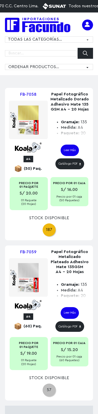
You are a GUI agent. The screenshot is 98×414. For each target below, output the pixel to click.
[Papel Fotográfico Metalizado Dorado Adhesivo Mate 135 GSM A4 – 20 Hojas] (28, 120)
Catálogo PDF (68, 163)
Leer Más (70, 150)
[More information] (87, 25)
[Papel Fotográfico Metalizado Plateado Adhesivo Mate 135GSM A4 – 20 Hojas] (28, 277)
